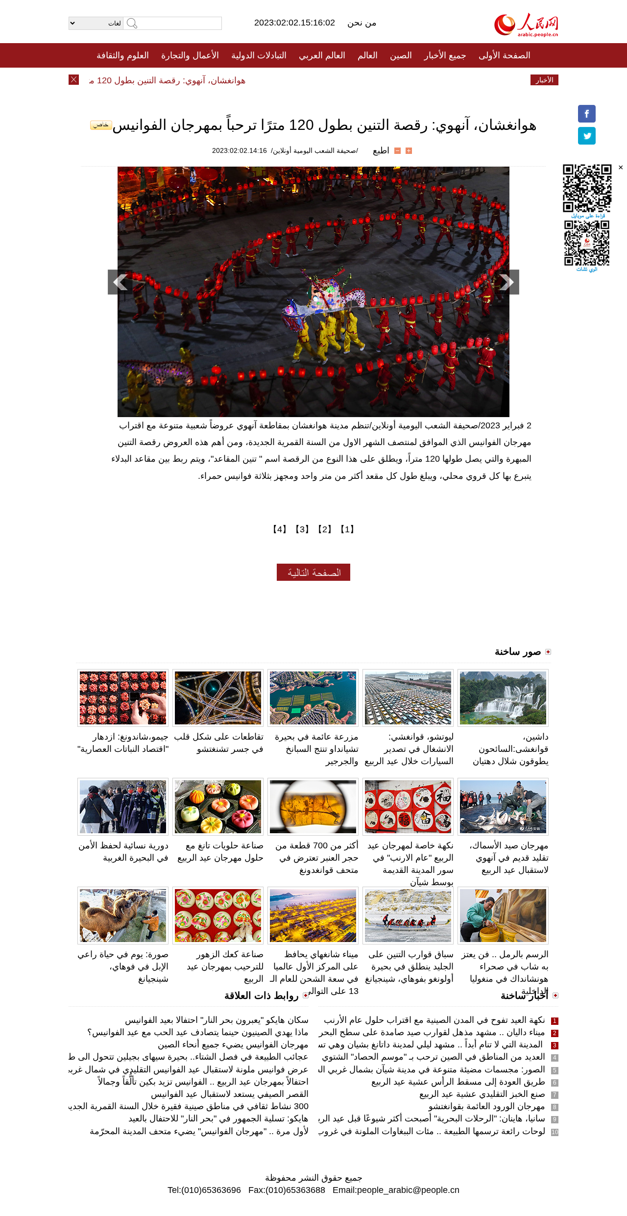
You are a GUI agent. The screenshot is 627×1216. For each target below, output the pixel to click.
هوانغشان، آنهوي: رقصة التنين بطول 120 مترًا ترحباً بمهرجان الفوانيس (135, 80)
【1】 (347, 529)
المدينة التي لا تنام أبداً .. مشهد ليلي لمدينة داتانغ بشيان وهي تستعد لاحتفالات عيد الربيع (388, 1044)
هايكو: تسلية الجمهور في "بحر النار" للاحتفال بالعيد (218, 1118)
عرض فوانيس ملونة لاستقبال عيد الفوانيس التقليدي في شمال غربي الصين (174, 1069)
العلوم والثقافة (122, 55)
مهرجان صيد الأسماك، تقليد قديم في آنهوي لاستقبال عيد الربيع (509, 858)
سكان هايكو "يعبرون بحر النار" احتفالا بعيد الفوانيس (217, 1020)
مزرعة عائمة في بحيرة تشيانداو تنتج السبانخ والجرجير (317, 749)
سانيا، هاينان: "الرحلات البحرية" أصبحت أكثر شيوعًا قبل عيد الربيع (428, 1118)
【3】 (302, 529)
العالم (368, 55)
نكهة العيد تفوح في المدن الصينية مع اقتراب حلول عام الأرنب (434, 1020)
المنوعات (348, 80)
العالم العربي (322, 55)
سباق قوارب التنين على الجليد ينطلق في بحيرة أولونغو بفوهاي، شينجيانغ (409, 966)
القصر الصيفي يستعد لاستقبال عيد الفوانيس (230, 1094)
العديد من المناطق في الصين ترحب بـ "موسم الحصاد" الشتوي (433, 1057)
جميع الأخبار (445, 55)
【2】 (325, 529)
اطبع (381, 150)
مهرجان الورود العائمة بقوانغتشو (487, 1106)
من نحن (362, 22)
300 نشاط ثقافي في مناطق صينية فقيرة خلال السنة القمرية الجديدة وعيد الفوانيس (158, 1106)
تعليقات (306, 80)
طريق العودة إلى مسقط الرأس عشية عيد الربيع (458, 1082)
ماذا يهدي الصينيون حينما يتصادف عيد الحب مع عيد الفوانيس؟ (198, 1032)
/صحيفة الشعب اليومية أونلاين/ (314, 150)
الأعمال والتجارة (190, 55)
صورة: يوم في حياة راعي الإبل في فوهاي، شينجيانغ (123, 966)
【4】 (279, 529)
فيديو (271, 80)
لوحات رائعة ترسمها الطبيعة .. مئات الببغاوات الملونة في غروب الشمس (415, 1131)
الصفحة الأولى (505, 55)
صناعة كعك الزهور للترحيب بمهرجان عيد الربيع (225, 966)
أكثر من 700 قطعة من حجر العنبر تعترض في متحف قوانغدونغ (317, 858)
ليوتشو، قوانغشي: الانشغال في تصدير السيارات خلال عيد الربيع (409, 749)
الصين (401, 55)
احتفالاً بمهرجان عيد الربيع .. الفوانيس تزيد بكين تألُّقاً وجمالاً (203, 1082)
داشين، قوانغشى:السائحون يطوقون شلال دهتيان (511, 749)
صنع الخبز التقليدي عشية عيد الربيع (482, 1094)
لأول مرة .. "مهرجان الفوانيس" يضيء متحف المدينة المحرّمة (199, 1131)
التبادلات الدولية (259, 55)
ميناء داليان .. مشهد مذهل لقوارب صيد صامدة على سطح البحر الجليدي (417, 1032)
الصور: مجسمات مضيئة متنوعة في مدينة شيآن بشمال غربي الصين (424, 1069)
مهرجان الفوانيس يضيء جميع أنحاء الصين (233, 1044)
